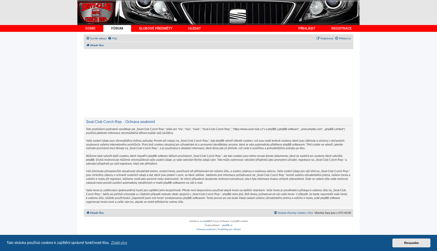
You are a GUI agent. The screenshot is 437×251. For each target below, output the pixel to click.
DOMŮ (90, 28)
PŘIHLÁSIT (306, 28)
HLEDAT (194, 28)
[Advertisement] (220, 83)
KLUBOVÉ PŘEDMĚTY (155, 28)
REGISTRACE (341, 28)
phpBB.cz (227, 225)
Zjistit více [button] (119, 243)
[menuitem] (112, 38)
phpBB (207, 221)
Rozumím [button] (411, 243)
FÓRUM (117, 28)
